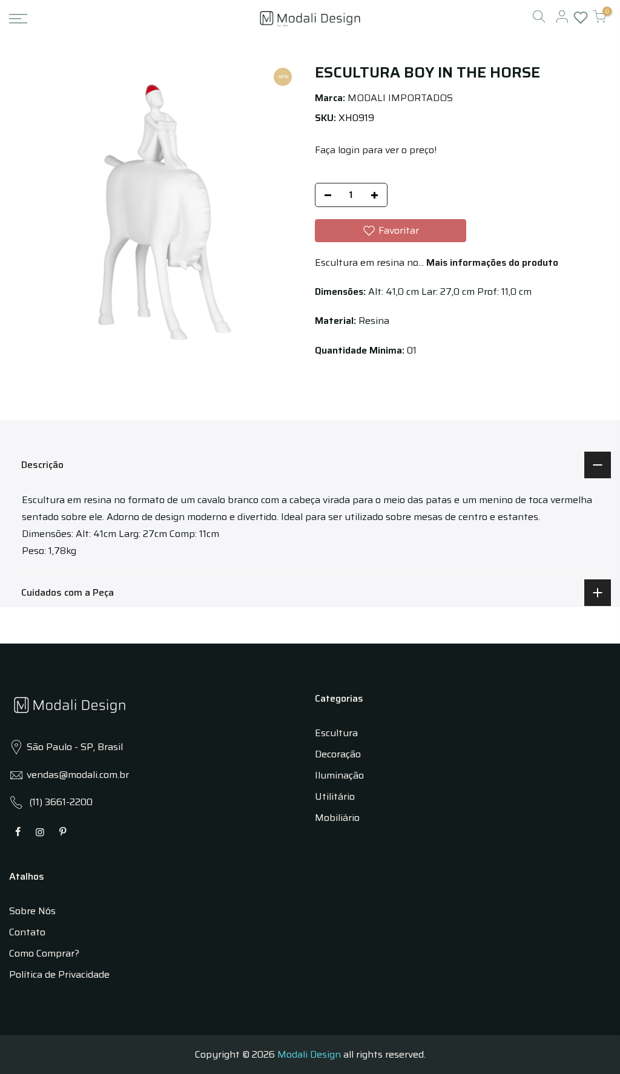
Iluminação (339, 775)
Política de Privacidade (59, 974)
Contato (27, 932)
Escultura (336, 732)
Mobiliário (337, 817)
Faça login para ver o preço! (376, 149)
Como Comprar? (44, 953)
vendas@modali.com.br (78, 774)
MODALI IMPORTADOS (400, 97)
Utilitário (335, 796)
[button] (390, 230)
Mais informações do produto (491, 262)
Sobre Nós (32, 910)
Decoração (338, 754)
